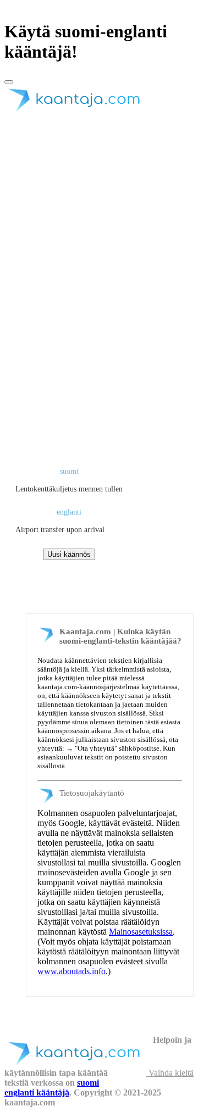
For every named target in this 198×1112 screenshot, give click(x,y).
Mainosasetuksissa (141, 931)
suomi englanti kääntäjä (51, 1087)
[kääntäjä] (78, 111)
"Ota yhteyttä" (96, 748)
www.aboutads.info (71, 971)
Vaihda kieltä (170, 1072)
